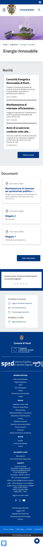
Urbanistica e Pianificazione (20, 415)
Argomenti (14, 44)
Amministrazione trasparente (20, 459)
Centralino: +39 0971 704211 (20, 474)
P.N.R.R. (20, 519)
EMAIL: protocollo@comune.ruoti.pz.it (20, 480)
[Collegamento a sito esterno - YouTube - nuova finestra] (24, 500)
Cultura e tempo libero (20, 407)
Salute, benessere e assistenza (20, 433)
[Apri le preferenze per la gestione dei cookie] (4, 543)
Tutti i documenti (28, 258)
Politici (20, 390)
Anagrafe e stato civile (20, 404)
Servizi (20, 400)
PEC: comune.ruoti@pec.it (20, 477)
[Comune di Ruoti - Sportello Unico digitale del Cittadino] (11, 9)
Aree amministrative (20, 379)
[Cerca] (39, 9)
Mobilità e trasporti (20, 421)
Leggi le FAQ (20, 510)
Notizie (20, 440)
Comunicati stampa (20, 443)
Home (5, 44)
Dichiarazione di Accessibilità (20, 516)
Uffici (20, 385)
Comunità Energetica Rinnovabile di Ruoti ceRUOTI (18, 83)
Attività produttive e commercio (20, 413)
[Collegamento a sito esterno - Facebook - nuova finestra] (16, 500)
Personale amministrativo (20, 393)
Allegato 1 (10, 236)
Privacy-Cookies (8, 529)
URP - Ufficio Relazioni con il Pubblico (20, 483)
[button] (40, 2)
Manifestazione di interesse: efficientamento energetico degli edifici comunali (21, 110)
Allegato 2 (10, 216)
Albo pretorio (20, 456)
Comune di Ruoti (27, 9)
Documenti (9, 173)
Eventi (20, 446)
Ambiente (20, 430)
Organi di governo (20, 382)
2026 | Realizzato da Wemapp (21, 535)
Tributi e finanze (20, 427)
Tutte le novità (28, 155)
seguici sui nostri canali (20, 495)
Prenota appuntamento (20, 508)
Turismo (20, 418)
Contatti (20, 463)
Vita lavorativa (20, 410)
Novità (8, 70)
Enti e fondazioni (20, 387)
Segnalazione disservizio (20, 513)
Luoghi (20, 396)
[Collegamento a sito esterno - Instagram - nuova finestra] (20, 500)
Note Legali (20, 529)
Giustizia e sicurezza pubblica (20, 424)
